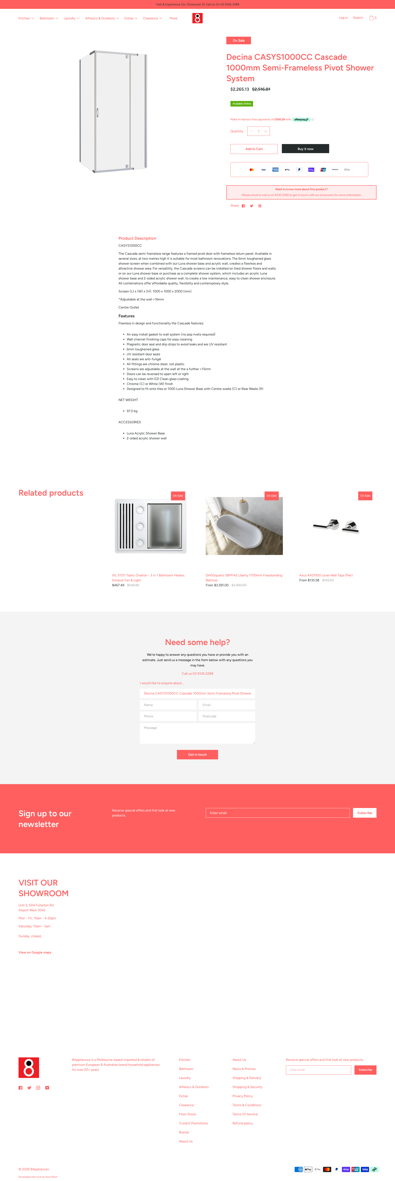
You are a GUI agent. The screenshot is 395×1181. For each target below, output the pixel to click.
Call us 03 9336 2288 (197, 674)
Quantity (236, 131)
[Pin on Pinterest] (260, 206)
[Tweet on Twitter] (251, 206)
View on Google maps (35, 952)
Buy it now (306, 149)
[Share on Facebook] (243, 206)
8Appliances (39, 1169)
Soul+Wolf (51, 1176)
